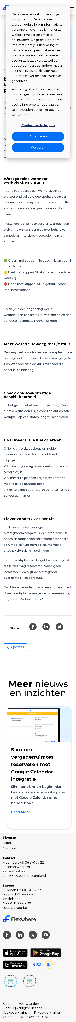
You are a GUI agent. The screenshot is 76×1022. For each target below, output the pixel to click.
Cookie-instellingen (38, 125)
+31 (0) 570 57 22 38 (31, 890)
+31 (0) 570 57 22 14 (34, 862)
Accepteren (38, 136)
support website (15, 907)
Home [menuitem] (7, 843)
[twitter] (59, 626)
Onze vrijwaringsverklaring (22, 1008)
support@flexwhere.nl (19, 894)
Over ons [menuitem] (9, 848)
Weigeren (38, 147)
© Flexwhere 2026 (34, 1017)
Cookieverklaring (15, 1012)
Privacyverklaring (47, 1012)
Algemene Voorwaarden (21, 1003)
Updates (17, 647)
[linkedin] (46, 626)
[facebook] (33, 626)
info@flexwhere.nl (16, 867)
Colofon (8, 1017)
